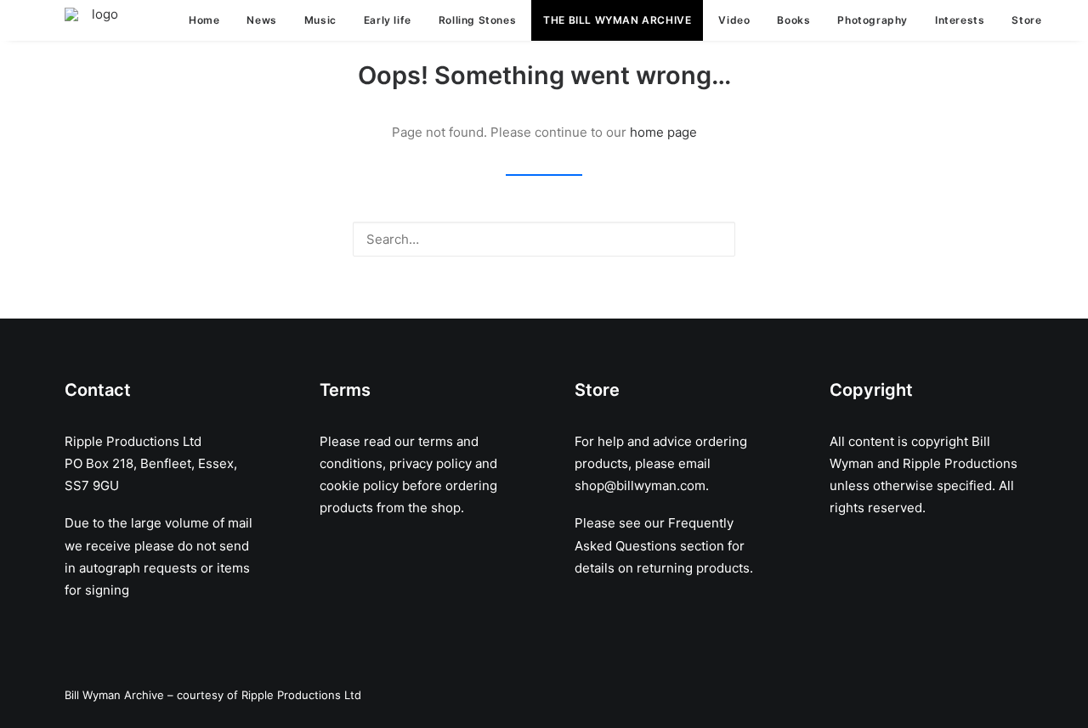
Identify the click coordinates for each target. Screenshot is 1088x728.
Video (734, 20)
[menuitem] (204, 20)
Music (320, 20)
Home (204, 20)
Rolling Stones (477, 20)
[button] (713, 238)
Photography (872, 20)
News (261, 20)
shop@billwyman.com (640, 485)
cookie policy (359, 485)
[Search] (544, 239)
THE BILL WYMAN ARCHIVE (617, 20)
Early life (387, 20)
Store (1026, 20)
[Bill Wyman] (98, 20)
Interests (959, 20)
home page (663, 132)
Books (793, 20)
